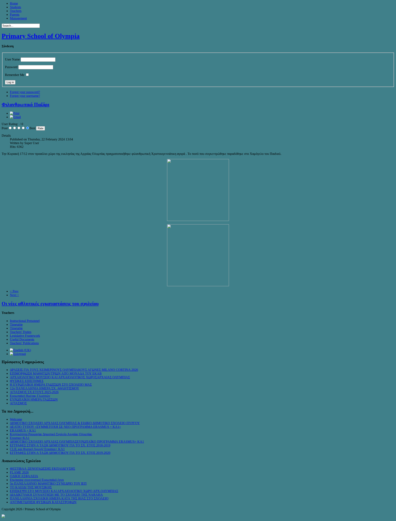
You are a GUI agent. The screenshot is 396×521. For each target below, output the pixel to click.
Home (14, 3)
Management (18, 18)
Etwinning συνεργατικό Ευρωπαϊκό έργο (37, 480)
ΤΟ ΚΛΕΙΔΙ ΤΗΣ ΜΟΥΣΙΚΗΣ (31, 487)
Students (15, 7)
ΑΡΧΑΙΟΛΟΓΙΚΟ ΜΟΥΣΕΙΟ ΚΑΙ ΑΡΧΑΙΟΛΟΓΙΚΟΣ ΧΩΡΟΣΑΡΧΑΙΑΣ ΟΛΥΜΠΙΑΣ (70, 377)
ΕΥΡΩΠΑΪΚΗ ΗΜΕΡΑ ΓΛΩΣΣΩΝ (34, 399)
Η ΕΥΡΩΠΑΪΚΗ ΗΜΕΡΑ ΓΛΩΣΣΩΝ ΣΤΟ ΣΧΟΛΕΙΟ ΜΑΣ (51, 384)
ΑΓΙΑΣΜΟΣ (18, 403)
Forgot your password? (25, 92)
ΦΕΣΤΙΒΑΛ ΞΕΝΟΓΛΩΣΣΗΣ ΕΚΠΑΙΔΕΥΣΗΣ (42, 468)
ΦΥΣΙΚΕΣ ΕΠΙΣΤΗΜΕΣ (27, 381)
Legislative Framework (25, 335)
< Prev (14, 291)
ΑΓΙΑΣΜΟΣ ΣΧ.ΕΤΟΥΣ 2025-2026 (34, 392)
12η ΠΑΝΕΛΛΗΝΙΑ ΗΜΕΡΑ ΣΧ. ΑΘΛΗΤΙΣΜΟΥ (44, 388)
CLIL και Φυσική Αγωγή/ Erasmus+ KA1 (37, 449)
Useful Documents (22, 339)
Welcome (16, 419)
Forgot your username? (25, 95)
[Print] (14, 113)
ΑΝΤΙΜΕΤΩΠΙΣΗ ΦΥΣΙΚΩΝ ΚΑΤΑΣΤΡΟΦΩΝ (43, 502)
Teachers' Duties (20, 332)
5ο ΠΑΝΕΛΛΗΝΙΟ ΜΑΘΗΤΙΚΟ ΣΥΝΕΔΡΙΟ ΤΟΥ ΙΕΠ (48, 483)
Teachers (15, 11)
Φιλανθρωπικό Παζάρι (25, 104)
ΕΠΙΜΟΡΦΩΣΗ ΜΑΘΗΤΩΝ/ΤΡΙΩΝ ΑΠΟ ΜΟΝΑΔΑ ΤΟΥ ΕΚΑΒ (56, 373)
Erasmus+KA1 (19, 438)
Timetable (16, 324)
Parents (14, 14)
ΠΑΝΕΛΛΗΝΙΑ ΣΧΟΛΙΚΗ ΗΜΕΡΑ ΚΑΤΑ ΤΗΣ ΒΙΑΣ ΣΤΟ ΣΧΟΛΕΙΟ (59, 498)
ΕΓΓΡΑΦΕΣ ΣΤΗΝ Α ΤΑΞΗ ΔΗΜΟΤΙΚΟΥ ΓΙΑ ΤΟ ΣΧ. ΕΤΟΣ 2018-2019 (60, 445)
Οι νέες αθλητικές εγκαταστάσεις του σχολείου (50, 303)
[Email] (15, 117)
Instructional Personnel (25, 321)
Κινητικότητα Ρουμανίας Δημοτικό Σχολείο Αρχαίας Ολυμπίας (51, 434)
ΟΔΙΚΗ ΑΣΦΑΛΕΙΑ (24, 476)
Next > (14, 295)
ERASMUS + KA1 (23, 430)
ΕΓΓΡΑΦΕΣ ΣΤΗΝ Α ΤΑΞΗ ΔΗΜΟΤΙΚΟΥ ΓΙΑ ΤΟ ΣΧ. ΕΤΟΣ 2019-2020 (60, 453)
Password (11, 67)
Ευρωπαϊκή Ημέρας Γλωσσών (30, 396)
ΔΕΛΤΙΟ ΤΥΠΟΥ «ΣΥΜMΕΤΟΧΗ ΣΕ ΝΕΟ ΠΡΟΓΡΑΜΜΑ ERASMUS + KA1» (65, 426)
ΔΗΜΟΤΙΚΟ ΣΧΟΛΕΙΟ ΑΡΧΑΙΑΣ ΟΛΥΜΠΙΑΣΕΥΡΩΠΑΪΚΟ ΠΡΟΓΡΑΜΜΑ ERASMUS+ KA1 (77, 441)
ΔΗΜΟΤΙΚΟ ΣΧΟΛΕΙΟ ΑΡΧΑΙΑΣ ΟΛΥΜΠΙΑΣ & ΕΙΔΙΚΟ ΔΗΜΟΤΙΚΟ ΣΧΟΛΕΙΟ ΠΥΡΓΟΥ (75, 423)
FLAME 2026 (19, 472)
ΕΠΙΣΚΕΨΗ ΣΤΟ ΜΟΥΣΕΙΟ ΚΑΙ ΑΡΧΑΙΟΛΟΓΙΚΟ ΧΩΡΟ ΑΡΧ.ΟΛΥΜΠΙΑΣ (64, 491)
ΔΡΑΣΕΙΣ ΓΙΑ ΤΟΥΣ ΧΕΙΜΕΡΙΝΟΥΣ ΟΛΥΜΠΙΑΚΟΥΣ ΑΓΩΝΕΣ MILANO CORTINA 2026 (74, 369)
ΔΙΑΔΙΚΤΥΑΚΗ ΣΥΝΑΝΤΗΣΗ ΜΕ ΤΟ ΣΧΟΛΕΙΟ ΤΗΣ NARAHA (56, 494)
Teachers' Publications (24, 343)
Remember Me (14, 75)
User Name (12, 59)
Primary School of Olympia (41, 36)
